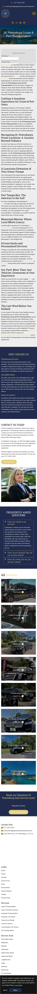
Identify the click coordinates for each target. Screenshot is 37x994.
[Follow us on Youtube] (20, 23)
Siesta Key (4, 970)
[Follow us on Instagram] (17, 23)
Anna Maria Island (7, 939)
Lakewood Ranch (7, 956)
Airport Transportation (18, 589)
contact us (32, 330)
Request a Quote (18, 806)
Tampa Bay (4, 78)
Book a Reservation (18, 812)
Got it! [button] (5, 990)
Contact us (9, 462)
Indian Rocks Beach (7, 953)
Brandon (4, 946)
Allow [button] (15, 990)
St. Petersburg (6, 65)
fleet (30, 279)
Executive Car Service (18, 667)
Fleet (3, 884)
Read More (18, 592)
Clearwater (4, 949)
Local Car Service (18, 719)
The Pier (17, 76)
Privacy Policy (5, 898)
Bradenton (4, 943)
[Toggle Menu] (34, 13)
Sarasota (4, 966)
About (3, 874)
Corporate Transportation (18, 641)
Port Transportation (18, 771)
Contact (3, 894)
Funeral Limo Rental (18, 693)
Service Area (5, 881)
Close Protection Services (18, 615)
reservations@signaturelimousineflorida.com (19, 6)
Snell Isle (4, 263)
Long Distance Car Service (18, 745)
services (29, 165)
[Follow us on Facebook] (13, 23)
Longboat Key (5, 960)
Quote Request (6, 891)
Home (3, 870)
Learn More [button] (18, 985)
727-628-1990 (19, 3)
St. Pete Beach (6, 973)
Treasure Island (28, 261)
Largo (3, 963)
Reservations (5, 888)
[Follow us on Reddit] (24, 23)
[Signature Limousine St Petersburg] (5, 13)
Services (4, 877)
